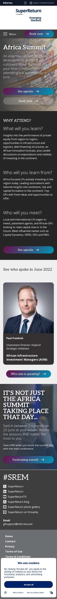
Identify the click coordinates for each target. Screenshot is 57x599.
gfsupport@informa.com (17, 524)
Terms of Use (13, 551)
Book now (36, 34)
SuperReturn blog (18, 502)
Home (9, 536)
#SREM (16, 477)
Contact (10, 541)
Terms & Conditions (17, 556)
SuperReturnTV (17, 496)
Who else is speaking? (25, 374)
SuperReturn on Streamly (23, 512)
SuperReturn (15, 486)
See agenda (25, 91)
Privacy (9, 546)
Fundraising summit (25, 459)
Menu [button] (12, 34)
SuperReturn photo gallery (24, 507)
